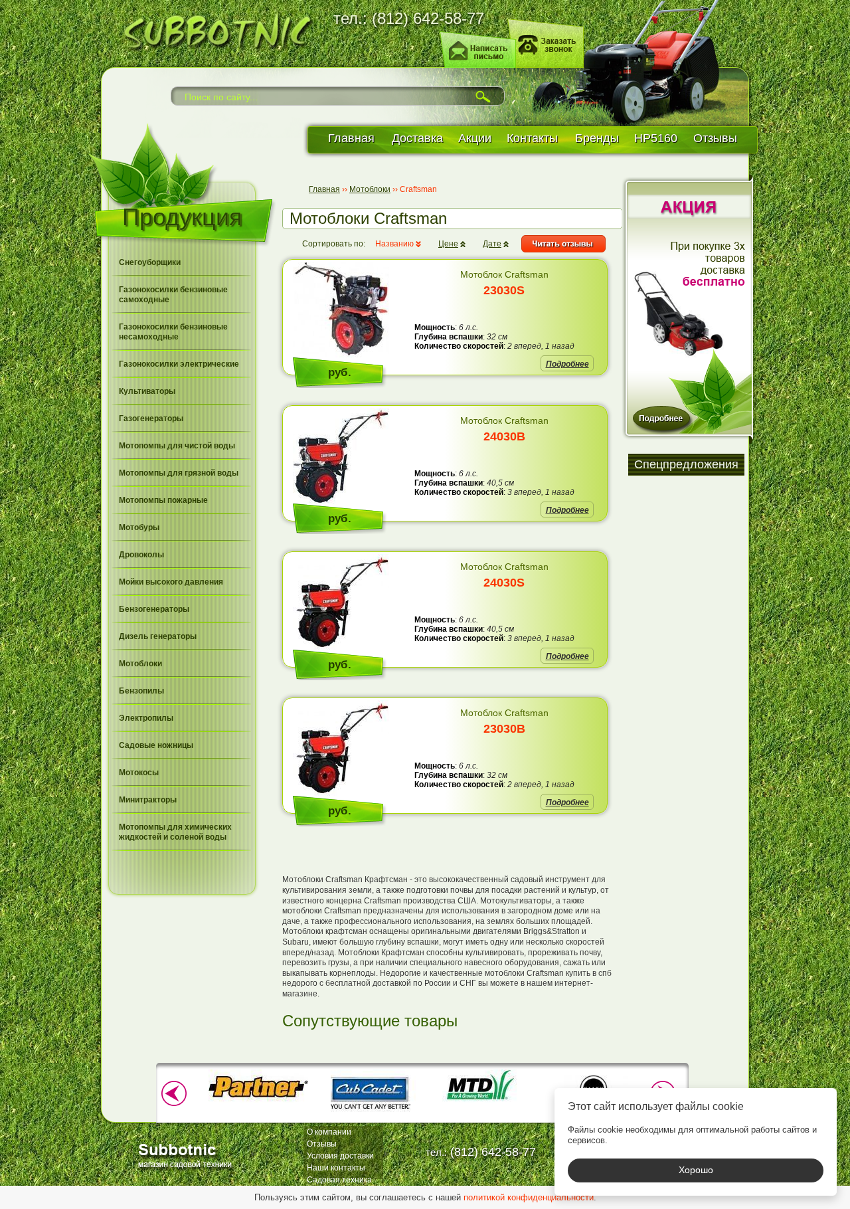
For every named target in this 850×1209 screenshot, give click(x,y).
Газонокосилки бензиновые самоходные (173, 294)
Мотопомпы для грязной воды (178, 473)
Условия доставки (340, 1156)
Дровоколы (141, 554)
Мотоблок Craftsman (504, 283)
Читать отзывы (563, 243)
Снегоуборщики (150, 262)
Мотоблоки (140, 663)
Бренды (597, 138)
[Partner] (258, 1100)
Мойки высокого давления (171, 582)
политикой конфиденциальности (529, 1197)
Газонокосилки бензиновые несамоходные (173, 331)
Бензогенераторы (154, 609)
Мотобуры (139, 527)
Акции (474, 138)
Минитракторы (148, 799)
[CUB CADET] (370, 1113)
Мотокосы (139, 772)
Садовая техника (339, 1179)
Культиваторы (147, 391)
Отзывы (715, 138)
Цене (448, 243)
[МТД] (481, 1100)
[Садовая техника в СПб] (213, 29)
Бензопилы (141, 691)
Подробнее (567, 364)
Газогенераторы (151, 418)
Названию (394, 243)
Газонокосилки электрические (179, 364)
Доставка (417, 138)
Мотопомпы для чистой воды (177, 445)
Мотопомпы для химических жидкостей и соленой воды (175, 832)
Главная (351, 138)
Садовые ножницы (156, 745)
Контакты (532, 138)
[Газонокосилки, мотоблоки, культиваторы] (187, 1155)
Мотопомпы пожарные (163, 500)
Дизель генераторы (158, 636)
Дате (492, 243)
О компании (329, 1132)
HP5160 (655, 138)
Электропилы (146, 718)
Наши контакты (336, 1167)
